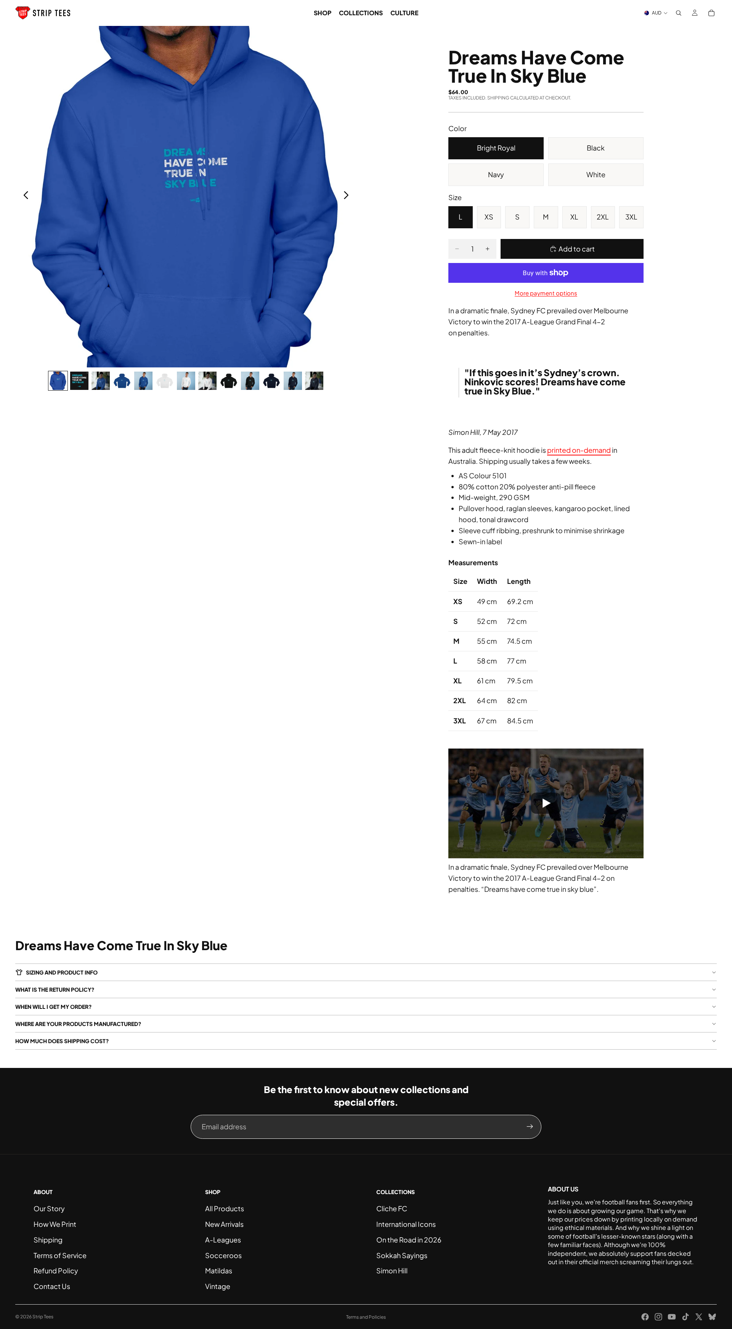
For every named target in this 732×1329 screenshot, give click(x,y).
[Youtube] (671, 1316)
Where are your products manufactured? (78, 1023)
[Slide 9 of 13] (229, 381)
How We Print (55, 1224)
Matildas (218, 1270)
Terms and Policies (366, 1317)
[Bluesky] (712, 1316)
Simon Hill (392, 1270)
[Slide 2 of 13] (79, 381)
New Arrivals (224, 1224)
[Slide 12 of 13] (293, 381)
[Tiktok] (685, 1316)
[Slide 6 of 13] (165, 381)
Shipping (48, 1239)
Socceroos (223, 1255)
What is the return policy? (55, 989)
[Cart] (711, 13)
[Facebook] (645, 1316)
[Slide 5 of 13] (143, 381)
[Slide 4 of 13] (122, 381)
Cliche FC (391, 1208)
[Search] (678, 13)
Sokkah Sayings (401, 1255)
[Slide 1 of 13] (58, 381)
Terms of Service (60, 1255)
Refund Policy (56, 1270)
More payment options (546, 293)
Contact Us (52, 1286)
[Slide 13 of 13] (314, 381)
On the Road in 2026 (408, 1239)
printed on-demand (579, 450)
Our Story (49, 1208)
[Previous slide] (23, 196)
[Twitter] (698, 1316)
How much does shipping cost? (62, 1040)
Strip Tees (42, 1316)
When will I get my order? (53, 1006)
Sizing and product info (62, 972)
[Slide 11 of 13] (271, 381)
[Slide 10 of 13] (250, 381)
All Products (224, 1208)
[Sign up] (530, 1127)
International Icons (406, 1224)
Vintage (217, 1286)
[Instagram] (658, 1316)
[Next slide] (348, 196)
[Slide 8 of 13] (207, 381)
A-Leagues (223, 1239)
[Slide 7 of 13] (186, 381)
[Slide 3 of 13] (101, 381)
